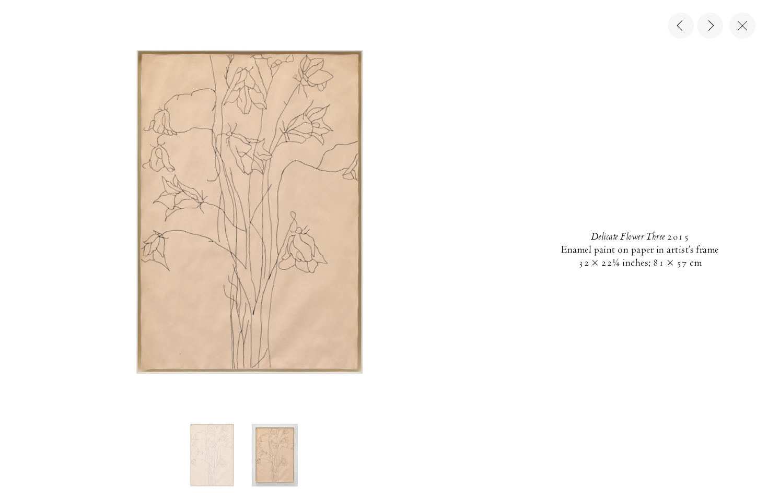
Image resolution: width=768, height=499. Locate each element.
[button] (212, 455)
